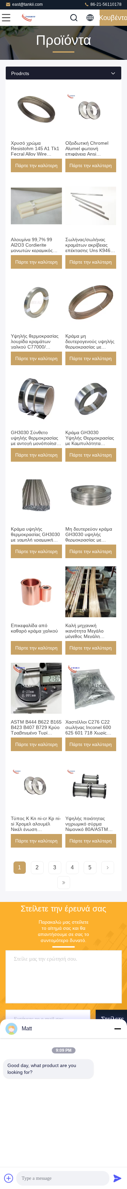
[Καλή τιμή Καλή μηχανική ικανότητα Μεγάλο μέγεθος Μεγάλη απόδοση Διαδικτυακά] (91, 591)
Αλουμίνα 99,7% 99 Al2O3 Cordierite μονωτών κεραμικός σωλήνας (32, 248)
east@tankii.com (27, 4)
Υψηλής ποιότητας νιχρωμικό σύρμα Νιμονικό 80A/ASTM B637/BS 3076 (86, 826)
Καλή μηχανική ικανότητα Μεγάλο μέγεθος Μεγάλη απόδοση (84, 633)
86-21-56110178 (105, 4)
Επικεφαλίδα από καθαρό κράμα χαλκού (34, 628)
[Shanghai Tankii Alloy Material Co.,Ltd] (28, 18)
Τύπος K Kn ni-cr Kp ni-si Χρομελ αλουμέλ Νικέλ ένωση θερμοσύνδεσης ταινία (36, 826)
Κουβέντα (113, 17)
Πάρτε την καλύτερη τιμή (36, 167)
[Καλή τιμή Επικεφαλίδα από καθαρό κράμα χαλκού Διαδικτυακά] (36, 591)
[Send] (117, 1178)
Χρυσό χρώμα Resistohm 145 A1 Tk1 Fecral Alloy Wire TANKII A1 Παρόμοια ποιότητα (35, 153)
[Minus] (117, 1029)
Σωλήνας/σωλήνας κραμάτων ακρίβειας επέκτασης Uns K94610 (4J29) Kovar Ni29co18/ (90, 248)
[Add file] (9, 1178)
